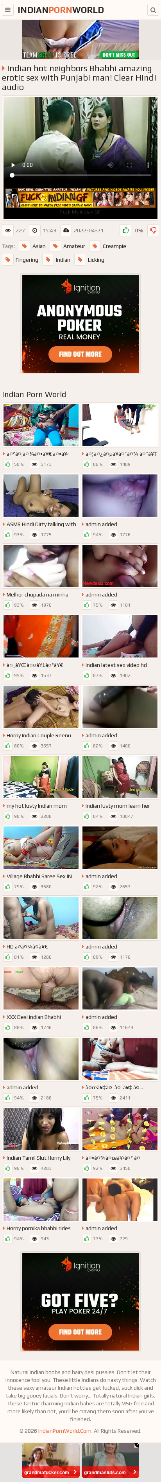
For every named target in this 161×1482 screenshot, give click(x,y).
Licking (96, 260)
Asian (39, 246)
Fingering (27, 260)
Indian (63, 260)
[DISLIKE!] (153, 230)
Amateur (74, 246)
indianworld (61, 10)
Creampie (114, 246)
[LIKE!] (125, 230)
